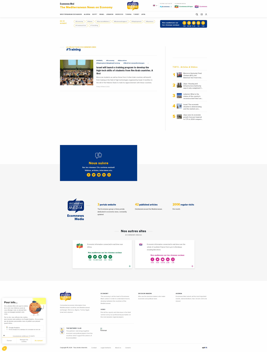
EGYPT (94, 14)
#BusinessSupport (120, 21)
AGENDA (179, 293)
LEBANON (109, 14)
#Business (149, 21)
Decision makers (145, 293)
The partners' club (73, 328)
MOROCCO (119, 14)
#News (89, 21)
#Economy (79, 21)
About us (118, 347)
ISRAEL (101, 14)
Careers (128, 347)
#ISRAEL (99, 60)
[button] (4, 348)
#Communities (81, 25)
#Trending (94, 25)
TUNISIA (128, 14)
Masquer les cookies (24, 340)
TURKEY (136, 14)
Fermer (9, 340)
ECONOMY (104, 293)
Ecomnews (165, 6)
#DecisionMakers (103, 21)
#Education (122, 60)
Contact (94, 347)
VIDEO (103, 309)
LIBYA (143, 14)
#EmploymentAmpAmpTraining (108, 63)
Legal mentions (106, 347)
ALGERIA (87, 14)
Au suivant (38, 340)
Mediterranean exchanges (71, 14)
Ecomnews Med (86, 6)
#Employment (136, 21)
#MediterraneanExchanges (133, 63)
